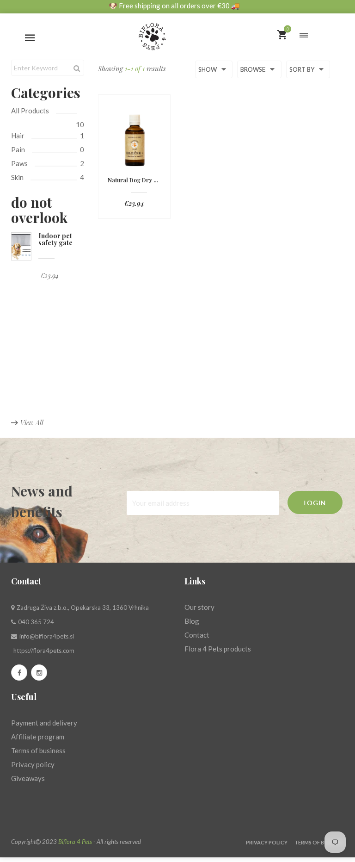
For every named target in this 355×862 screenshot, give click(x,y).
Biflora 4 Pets (75, 841)
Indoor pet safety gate (55, 239)
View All (31, 422)
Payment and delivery (44, 723)
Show (208, 70)
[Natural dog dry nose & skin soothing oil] (134, 140)
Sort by (302, 70)
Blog (191, 621)
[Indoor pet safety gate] (21, 246)
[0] (282, 35)
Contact (196, 635)
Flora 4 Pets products (217, 649)
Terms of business (38, 750)
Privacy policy (33, 764)
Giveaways (28, 778)
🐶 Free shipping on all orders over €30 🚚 (174, 5)
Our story (199, 607)
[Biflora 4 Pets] (177, 32)
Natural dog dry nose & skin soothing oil (134, 180)
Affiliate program (37, 736)
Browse (253, 70)
